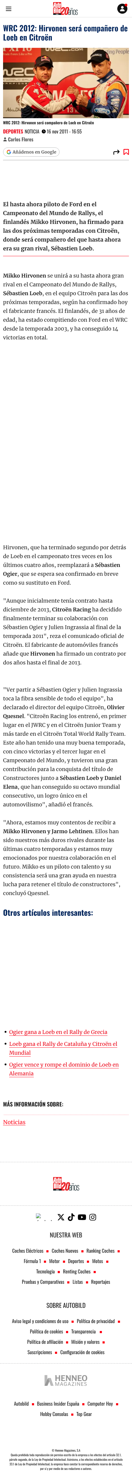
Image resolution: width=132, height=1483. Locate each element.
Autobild (21, 1403)
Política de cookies (46, 1331)
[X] (61, 1217)
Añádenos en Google (34, 152)
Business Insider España (58, 1403)
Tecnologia (45, 1271)
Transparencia (84, 1331)
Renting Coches (77, 1271)
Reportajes (100, 1281)
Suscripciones (40, 1352)
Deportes (13, 131)
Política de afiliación (45, 1341)
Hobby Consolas (54, 1414)
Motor (54, 1261)
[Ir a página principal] (65, 8)
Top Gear (84, 1414)
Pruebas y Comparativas (43, 1281)
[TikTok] (71, 1217)
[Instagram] (92, 1217)
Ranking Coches (101, 1250)
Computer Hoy (100, 1403)
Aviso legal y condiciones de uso (40, 1321)
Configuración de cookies (82, 1352)
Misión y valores (85, 1341)
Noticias (14, 1122)
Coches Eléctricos (28, 1250)
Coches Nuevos (65, 1250)
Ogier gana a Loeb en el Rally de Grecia (58, 1032)
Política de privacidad (96, 1321)
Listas (77, 1281)
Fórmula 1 (32, 1261)
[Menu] (8, 8)
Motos (97, 1261)
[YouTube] (82, 1217)
